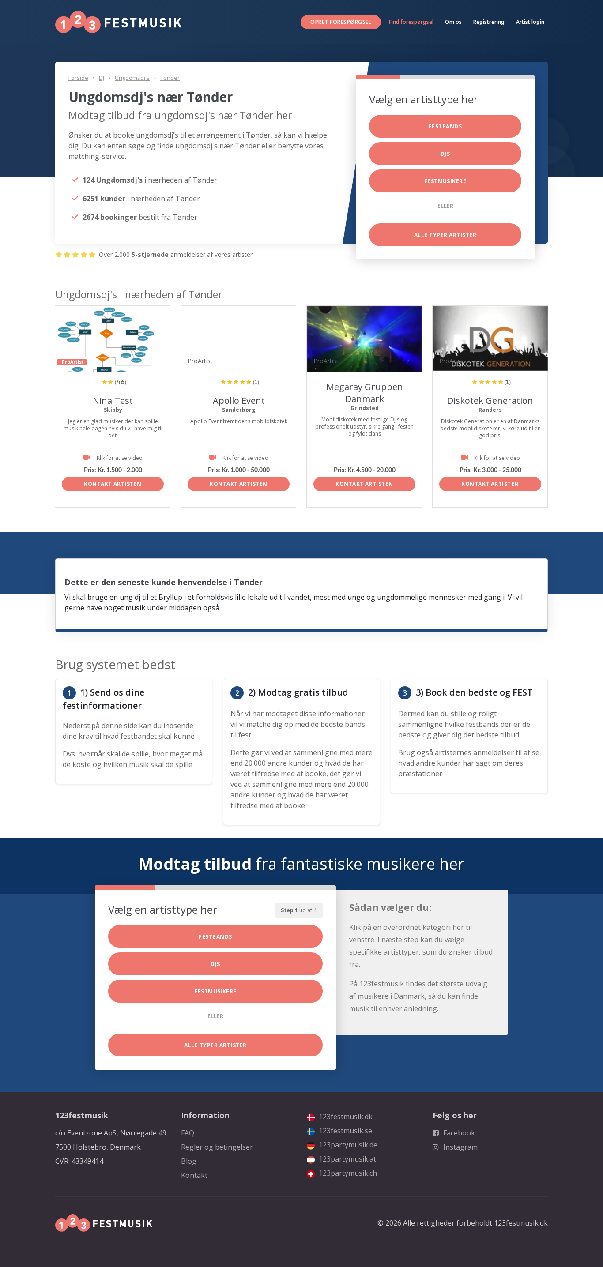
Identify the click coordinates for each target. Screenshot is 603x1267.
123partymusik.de (347, 1145)
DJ (101, 78)
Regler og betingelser (217, 1147)
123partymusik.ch (347, 1173)
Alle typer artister (445, 235)
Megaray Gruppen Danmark (364, 393)
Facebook (458, 1133)
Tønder (170, 78)
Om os (453, 22)
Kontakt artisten (113, 484)
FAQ (187, 1133)
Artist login (530, 22)
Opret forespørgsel (340, 22)
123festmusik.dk (345, 1116)
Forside (78, 78)
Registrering (489, 22)
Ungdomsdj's (132, 78)
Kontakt (194, 1175)
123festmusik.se (344, 1130)
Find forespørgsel (411, 22)
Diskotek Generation (490, 400)
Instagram (459, 1147)
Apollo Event (239, 400)
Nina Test (113, 400)
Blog (188, 1161)
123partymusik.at (346, 1159)
